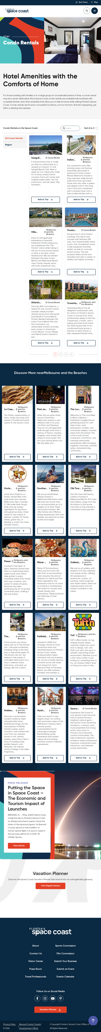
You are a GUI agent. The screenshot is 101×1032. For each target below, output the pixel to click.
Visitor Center (35, 961)
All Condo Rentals (14, 138)
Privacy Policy (9, 1024)
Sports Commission (65, 946)
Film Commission (65, 953)
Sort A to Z (89, 128)
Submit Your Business (65, 961)
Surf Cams (83, 2)
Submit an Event (65, 969)
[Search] (64, 128)
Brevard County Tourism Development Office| (30, 1026)
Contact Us (35, 953)
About (35, 946)
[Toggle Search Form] (87, 11)
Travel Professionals (35, 977)
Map (96, 2)
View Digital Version (50, 886)
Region (8, 145)
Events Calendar (65, 977)
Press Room (35, 969)
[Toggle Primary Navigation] (94, 10)
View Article (19, 846)
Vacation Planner (48, 1010)
